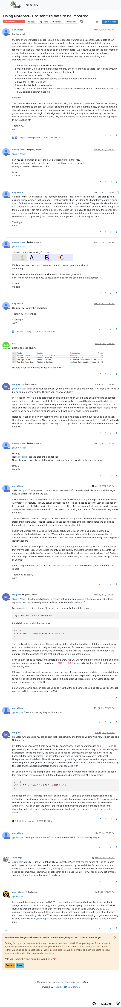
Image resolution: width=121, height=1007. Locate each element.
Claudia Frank (18, 149)
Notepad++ (71, 982)
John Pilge (17, 857)
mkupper (16, 384)
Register (10, 965)
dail (13, 343)
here (79, 602)
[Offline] (7, 31)
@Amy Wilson (35, 149)
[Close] (115, 937)
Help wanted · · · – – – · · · (15, 22)
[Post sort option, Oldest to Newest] (97, 22)
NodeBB (58, 986)
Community (30, 5)
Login (19, 965)
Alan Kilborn (18, 892)
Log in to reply (110, 22)
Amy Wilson (17, 30)
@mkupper (32, 892)
